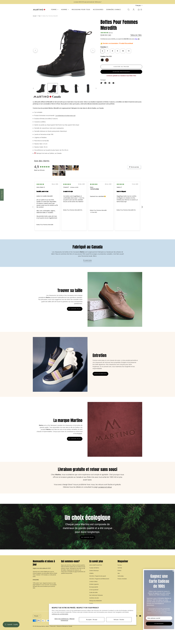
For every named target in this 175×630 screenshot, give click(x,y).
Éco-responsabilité (93, 587)
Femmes (120, 565)
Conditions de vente (94, 598)
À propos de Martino (94, 567)
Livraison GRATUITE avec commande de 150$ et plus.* (87, 2)
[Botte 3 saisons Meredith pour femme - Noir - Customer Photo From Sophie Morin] (62, 173)
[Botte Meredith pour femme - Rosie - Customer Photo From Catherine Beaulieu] (75, 167)
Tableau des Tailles (136, 35)
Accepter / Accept (91, 619)
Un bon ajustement (93, 589)
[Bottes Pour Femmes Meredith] (64, 50)
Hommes (120, 567)
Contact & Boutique (94, 570)
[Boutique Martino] (39, 10)
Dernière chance (113, 9)
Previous (33, 206)
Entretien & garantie (94, 584)
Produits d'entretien (122, 578)
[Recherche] (128, 9)
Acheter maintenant (121, 71)
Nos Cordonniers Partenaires (96, 595)
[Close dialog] (173, 571)
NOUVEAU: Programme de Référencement (99, 578)
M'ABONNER (159, 623)
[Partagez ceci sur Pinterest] (109, 83)
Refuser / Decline (119, 619)
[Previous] (35, 50)
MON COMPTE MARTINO (95, 565)
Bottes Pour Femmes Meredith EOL (72, 210)
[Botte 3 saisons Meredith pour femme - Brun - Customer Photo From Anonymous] (55, 167)
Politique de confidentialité (95, 600)
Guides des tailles (93, 592)
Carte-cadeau (121, 576)
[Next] (93, 50)
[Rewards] (11, 624)
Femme (54, 9)
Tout (39, 16)
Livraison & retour (93, 581)
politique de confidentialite (60, 614)
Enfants (119, 570)
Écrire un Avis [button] (135, 167)
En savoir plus (87, 260)
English (91, 603)
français (138, 5)
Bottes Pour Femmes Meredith (45, 224)
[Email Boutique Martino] (140, 615)
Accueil (34, 16)
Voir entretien (100, 373)
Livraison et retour (105, 487)
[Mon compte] (133, 9)
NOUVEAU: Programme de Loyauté (97, 576)
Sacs (119, 573)
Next (142, 206)
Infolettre (91, 573)
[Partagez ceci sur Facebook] (105, 83)
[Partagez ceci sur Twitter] (101, 83)
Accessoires (98, 9)
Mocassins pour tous (81, 9)
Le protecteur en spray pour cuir (65, 115)
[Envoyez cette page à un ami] (113, 83)
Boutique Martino (41, 626)
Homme (64, 9)
